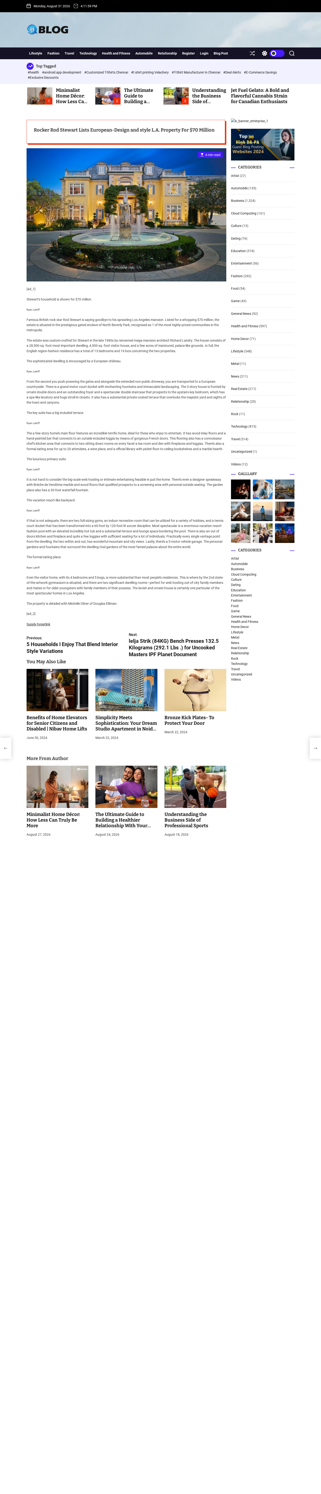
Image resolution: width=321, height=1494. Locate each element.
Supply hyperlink (38, 624)
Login (204, 53)
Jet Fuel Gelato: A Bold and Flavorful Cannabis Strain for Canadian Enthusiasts (260, 95)
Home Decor (240, 339)
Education (238, 251)
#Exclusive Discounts (43, 77)
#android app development (62, 72)
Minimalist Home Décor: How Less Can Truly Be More (71, 98)
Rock (234, 414)
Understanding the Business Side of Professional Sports (186, 819)
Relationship (167, 53)
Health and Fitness (116, 53)
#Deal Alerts (232, 72)
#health (34, 72)
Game (235, 301)
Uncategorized (241, 451)
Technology (88, 53)
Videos (236, 464)
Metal (235, 364)
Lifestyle (35, 53)
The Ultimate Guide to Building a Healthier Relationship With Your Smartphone (121, 822)
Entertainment (241, 263)
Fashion (53, 53)
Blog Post (221, 53)
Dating (236, 238)
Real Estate (239, 389)
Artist (235, 176)
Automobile (144, 53)
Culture (236, 226)
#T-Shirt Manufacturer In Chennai (196, 72)
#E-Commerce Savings (260, 72)
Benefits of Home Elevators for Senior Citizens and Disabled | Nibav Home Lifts (57, 723)
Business (237, 201)
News (235, 376)
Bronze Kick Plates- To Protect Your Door (189, 720)
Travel (69, 53)
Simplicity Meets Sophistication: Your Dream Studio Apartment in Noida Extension (126, 726)
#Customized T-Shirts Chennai (106, 72)
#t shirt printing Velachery (150, 72)
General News (241, 314)
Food (235, 288)
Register (188, 53)
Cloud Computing (243, 213)
